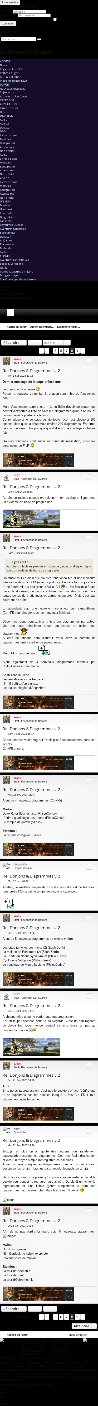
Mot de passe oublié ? (12, 35)
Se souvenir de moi (11, 19)
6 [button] (61, 350)
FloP (17, 1128)
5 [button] (56, 350)
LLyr (17, 475)
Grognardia (60, 1350)
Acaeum (59, 1347)
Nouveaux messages (12, 88)
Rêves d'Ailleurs (32, 1350)
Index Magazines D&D (13, 80)
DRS (2, 112)
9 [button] (77, 350)
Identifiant (5, 11)
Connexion (8, 23)
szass (17, 359)
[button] (34, 350)
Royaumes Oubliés (11, 224)
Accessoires (7, 147)
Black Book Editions (65, 1340)
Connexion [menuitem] (88, 313)
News (3, 65)
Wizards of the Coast (35, 1340)
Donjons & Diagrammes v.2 (30, 335)
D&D (3, 131)
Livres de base (8, 135)
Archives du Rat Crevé (13, 96)
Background (7, 143)
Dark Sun (5, 127)
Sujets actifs (7, 92)
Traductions (9, 108)
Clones (5, 256)
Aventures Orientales (13, 228)
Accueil (5, 61)
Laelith (4, 252)
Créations (7, 100)
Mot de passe (8, 15)
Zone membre (10, 2)
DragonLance (8, 217)
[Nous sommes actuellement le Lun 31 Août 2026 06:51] (87, 326)
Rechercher (18, 319)
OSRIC (4, 267)
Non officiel (7, 151)
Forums (11, 313)
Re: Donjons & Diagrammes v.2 (31, 371)
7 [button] (67, 350)
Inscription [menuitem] (95, 313)
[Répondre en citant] (89, 361)
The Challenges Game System (18, 279)
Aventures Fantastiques (14, 260)
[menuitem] (81, 312)
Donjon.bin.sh (62, 1343)
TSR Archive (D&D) (34, 1343)
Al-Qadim (6, 240)
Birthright (6, 248)
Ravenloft (6, 213)
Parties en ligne (9, 73)
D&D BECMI (7, 115)
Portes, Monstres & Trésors (16, 271)
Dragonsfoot (30, 1354)
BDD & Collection (10, 77)
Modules (5, 139)
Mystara (5, 205)
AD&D (3, 119)
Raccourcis (4, 313)
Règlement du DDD (12, 69)
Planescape (7, 244)
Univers (5, 201)
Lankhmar (6, 221)
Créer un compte (10, 27)
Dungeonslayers (10, 275)
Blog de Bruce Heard (35, 1347)
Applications (9, 104)
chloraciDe (20, 864)
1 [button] (47, 350)
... (3, 319)
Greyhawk (6, 209)
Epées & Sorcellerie (11, 263)
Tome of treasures (64, 1354)
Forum (5, 84)
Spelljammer (7, 232)
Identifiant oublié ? (10, 31)
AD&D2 (4, 123)
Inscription (57, 319)
